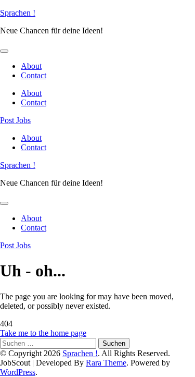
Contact (33, 75)
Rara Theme (106, 362)
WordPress (17, 372)
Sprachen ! (17, 12)
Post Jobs (15, 120)
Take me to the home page (43, 333)
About (31, 66)
